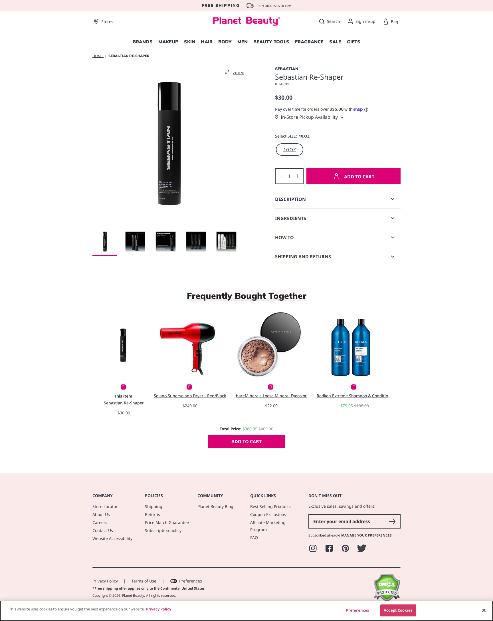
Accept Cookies (398, 610)
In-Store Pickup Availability (309, 117)
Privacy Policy (105, 581)
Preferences (190, 581)
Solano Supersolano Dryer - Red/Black (190, 395)
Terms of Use (144, 581)
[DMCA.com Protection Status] (387, 600)
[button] (234, 72)
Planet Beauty (133, 595)
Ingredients (290, 218)
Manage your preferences (366, 535)
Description (290, 199)
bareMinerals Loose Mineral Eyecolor (271, 395)
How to (284, 237)
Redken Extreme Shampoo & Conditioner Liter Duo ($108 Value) (354, 395)
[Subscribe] (392, 521)
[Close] (484, 610)
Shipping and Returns (303, 256)
